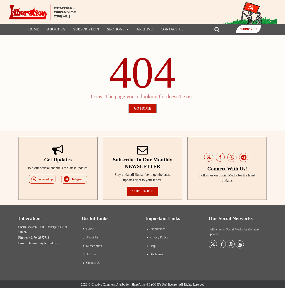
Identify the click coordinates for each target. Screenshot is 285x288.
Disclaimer (156, 254)
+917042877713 (39, 237)
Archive (144, 29)
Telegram (77, 179)
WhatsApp (45, 179)
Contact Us (172, 29)
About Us (56, 29)
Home (33, 29)
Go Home (142, 108)
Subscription (86, 29)
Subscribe (248, 29)
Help (153, 246)
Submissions (157, 229)
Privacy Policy (159, 237)
